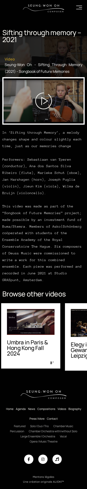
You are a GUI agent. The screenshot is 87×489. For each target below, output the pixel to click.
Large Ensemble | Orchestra (37, 436)
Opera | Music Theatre (44, 441)
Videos (62, 409)
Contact (52, 419)
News (31, 409)
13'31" (57, 365)
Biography (74, 409)
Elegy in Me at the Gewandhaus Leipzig (38, 349)
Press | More (37, 419)
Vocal (63, 436)
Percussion (17, 431)
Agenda (21, 409)
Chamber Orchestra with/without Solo (53, 431)
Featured (20, 426)
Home (9, 409)
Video (10, 59)
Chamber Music (63, 426)
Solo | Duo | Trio (39, 426)
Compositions (46, 409)
